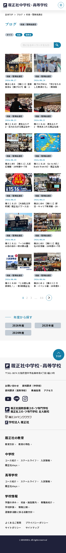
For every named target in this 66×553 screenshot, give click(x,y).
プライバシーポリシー (37, 522)
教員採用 (35, 390)
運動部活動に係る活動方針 (18, 512)
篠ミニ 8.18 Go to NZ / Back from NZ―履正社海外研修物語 (46, 165)
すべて (9, 34)
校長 (19, 34)
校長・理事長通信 (14, 76)
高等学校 (11, 475)
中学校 (10, 454)
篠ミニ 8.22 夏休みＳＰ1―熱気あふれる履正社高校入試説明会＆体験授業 (47, 125)
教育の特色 (24, 444)
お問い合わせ (12, 385)
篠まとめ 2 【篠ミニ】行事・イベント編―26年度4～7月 (46, 284)
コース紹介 (10, 460)
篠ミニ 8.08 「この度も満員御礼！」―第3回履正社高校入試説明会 (18, 284)
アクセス (48, 390)
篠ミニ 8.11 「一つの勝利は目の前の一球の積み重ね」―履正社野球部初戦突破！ (18, 245)
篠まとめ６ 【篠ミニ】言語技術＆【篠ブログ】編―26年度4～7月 (18, 85)
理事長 (28, 34)
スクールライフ (29, 460)
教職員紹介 (46, 502)
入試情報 (45, 460)
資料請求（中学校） (32, 385)
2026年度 (18, 325)
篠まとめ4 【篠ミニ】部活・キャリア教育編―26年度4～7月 (47, 205)
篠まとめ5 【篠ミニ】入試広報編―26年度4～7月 (18, 165)
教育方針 (9, 444)
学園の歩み (11, 502)
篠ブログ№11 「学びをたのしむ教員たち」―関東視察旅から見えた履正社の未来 (47, 85)
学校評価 (9, 507)
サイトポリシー (13, 527)
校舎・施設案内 (29, 502)
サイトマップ (32, 527)
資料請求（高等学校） (16, 390)
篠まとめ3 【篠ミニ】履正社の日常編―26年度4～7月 (47, 245)
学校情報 (11, 496)
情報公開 (23, 507)
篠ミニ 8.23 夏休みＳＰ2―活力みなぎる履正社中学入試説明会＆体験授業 (18, 125)
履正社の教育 (14, 437)
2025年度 (48, 325)
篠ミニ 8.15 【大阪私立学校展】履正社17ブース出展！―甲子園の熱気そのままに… (17, 205)
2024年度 (18, 333)
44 (41, 298)
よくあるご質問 (13, 522)
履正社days (11, 465)
